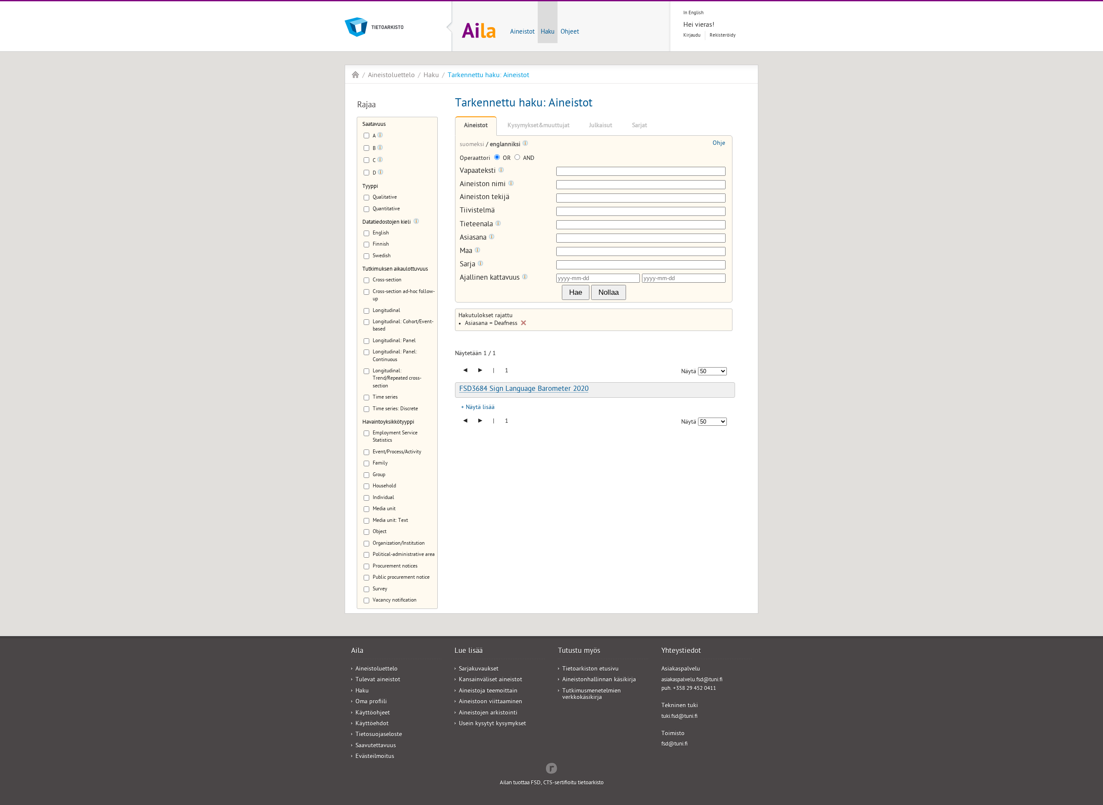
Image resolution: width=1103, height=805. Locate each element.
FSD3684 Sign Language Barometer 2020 (524, 389)
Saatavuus (374, 125)
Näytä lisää (480, 408)
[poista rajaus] (523, 322)
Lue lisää (469, 651)
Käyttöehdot (372, 724)
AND (527, 158)
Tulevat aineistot (377, 680)
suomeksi (473, 145)
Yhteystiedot (681, 651)
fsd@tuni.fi (674, 744)
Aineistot (522, 32)
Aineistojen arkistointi (488, 713)
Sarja (468, 265)
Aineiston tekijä (484, 198)
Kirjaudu (692, 35)
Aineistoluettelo (391, 76)
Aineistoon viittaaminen (490, 702)
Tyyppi (370, 187)
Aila (355, 74)
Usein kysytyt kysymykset (492, 724)
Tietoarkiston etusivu (590, 669)
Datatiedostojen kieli (386, 222)
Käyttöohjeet (372, 713)
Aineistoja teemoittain (488, 691)
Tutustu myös (579, 651)
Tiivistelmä (477, 211)
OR (506, 158)
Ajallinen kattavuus (491, 278)
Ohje (719, 143)
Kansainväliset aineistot (490, 680)
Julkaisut (600, 126)
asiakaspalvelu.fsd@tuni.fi (692, 680)
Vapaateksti (479, 171)
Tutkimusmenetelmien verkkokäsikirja (591, 695)
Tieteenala (477, 225)
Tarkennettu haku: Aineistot (488, 76)
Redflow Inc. (551, 767)
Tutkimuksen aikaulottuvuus (395, 269)
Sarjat (639, 126)
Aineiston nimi (484, 185)
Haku (548, 32)
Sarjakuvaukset (479, 669)
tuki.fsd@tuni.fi (679, 717)
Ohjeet (570, 32)
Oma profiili (371, 702)
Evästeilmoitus (374, 757)
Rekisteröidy (722, 35)
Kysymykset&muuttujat (539, 126)
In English (693, 13)
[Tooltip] (380, 137)
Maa (467, 251)
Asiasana (474, 238)
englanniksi (506, 145)
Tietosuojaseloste (378, 735)
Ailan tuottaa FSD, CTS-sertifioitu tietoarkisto (552, 783)
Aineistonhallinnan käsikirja (599, 680)
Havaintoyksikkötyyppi (388, 422)
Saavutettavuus (375, 746)
